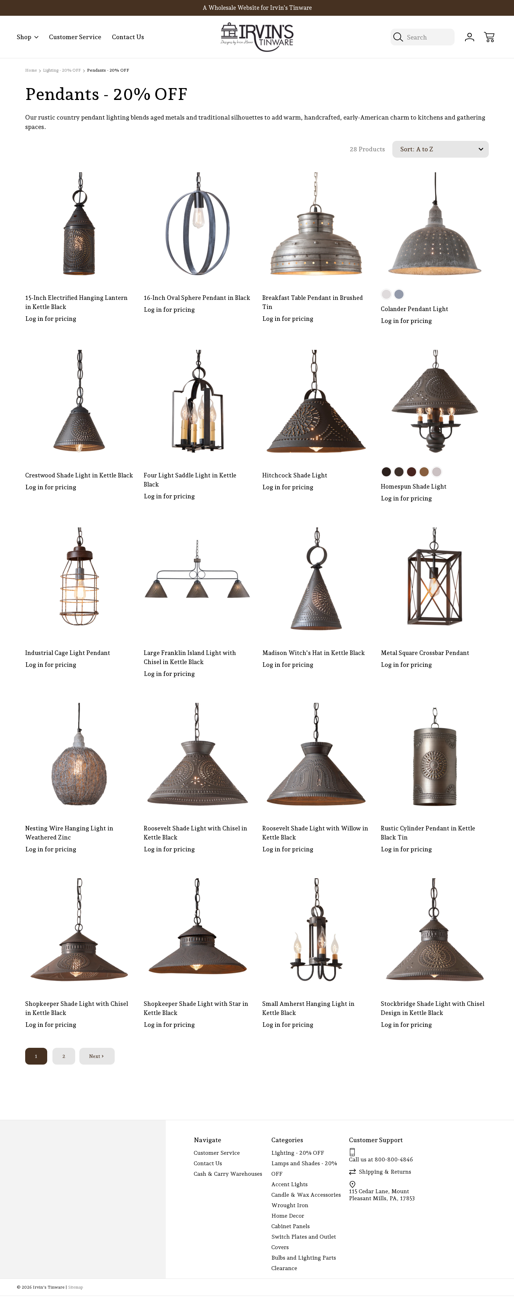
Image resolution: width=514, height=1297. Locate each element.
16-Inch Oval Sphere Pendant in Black (197, 297)
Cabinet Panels (290, 1226)
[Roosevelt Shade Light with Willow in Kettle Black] (316, 757)
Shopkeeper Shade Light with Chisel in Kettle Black (76, 1008)
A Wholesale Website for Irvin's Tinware (257, 7)
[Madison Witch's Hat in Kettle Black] (316, 581)
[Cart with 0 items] (489, 37)
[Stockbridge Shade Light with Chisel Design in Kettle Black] (435, 932)
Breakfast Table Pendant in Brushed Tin (312, 302)
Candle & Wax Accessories (306, 1194)
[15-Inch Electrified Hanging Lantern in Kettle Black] (79, 226)
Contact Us (128, 37)
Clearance (284, 1268)
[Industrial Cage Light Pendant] (79, 581)
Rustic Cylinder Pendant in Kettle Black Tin (428, 833)
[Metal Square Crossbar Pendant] (435, 581)
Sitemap (75, 1287)
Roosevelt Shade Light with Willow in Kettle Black (315, 833)
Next (94, 1056)
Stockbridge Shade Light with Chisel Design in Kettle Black (432, 1008)
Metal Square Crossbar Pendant (425, 652)
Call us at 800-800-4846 (381, 1159)
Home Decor (287, 1215)
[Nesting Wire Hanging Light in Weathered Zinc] (79, 757)
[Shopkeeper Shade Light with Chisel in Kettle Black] (79, 932)
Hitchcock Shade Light (294, 475)
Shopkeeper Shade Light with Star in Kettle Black (196, 1008)
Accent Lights (289, 1184)
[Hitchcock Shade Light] (316, 404)
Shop (24, 37)
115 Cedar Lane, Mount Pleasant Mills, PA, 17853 (382, 1195)
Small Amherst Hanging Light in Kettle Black (308, 1008)
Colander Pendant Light (414, 308)
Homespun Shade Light (414, 486)
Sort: (407, 149)
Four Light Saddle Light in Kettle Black (190, 480)
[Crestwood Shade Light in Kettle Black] (79, 404)
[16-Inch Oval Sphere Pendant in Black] (198, 226)
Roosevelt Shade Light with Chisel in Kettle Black (195, 833)
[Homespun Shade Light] (435, 404)
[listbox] (451, 149)
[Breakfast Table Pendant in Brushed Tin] (316, 226)
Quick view (103, 183)
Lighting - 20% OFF (297, 1153)
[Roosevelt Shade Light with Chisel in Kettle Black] (198, 757)
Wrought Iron (289, 1205)
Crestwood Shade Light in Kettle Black (79, 475)
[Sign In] (470, 37)
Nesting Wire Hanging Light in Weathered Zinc (69, 833)
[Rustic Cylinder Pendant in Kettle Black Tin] (435, 757)
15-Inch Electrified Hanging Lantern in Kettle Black (76, 302)
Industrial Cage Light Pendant (67, 652)
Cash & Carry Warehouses (228, 1173)
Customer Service (75, 37)
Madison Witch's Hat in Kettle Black (313, 652)
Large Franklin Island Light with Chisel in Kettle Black (190, 657)
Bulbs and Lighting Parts (303, 1257)
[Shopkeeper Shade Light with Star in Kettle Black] (198, 932)
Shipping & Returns (385, 1171)
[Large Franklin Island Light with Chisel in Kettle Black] (198, 581)
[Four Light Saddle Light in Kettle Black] (198, 404)
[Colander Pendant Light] (435, 226)
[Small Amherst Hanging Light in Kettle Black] (316, 932)
